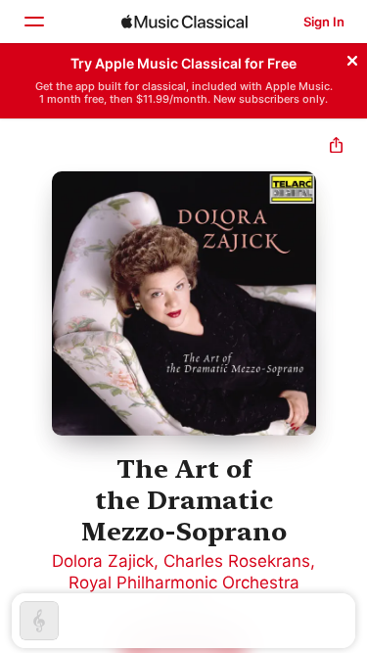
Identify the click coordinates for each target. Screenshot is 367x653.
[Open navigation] (33, 21)
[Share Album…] (336, 147)
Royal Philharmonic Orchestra (184, 582)
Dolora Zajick (103, 561)
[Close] (352, 57)
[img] (184, 21)
